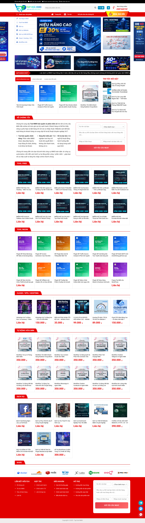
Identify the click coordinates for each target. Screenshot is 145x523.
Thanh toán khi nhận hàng (51, 1)
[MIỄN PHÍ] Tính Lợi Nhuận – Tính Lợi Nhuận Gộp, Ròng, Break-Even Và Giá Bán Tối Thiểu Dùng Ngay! (101, 191)
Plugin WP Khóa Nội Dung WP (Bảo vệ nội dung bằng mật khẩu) (24, 256)
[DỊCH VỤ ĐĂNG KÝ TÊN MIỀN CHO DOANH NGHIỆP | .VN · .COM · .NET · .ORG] (25, 439)
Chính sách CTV (41, 489)
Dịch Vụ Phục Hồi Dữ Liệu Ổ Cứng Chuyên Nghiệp (119, 86)
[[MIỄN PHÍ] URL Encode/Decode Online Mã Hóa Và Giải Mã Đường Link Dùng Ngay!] (120, 206)
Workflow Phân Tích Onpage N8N (99, 356)
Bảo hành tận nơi (65, 1)
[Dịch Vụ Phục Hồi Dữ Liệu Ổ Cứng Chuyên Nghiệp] (44, 411)
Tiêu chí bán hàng (22, 492)
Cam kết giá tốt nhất (21, 1)
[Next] (99, 98)
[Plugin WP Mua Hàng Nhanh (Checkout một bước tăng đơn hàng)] (101, 270)
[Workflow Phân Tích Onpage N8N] (101, 345)
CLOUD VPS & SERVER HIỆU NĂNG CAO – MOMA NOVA (81, 319)
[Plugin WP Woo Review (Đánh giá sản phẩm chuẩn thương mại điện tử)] (69, 94)
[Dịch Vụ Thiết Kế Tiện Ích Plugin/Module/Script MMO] (44, 439)
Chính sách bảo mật (62, 489)
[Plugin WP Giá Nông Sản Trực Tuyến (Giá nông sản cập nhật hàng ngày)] (101, 244)
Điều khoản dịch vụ (61, 496)
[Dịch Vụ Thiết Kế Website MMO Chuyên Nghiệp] (101, 411)
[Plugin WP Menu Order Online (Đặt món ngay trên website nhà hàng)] (82, 270)
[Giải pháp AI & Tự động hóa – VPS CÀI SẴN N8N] (44, 307)
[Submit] (95, 7)
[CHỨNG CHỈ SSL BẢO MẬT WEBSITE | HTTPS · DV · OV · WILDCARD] (120, 411)
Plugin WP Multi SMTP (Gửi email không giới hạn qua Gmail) (120, 256)
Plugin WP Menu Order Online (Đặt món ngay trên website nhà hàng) (81, 282)
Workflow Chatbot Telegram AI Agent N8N (119, 356)
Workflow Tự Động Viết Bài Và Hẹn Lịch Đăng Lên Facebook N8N (101, 386)
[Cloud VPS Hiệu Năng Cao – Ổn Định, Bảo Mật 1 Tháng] (120, 307)
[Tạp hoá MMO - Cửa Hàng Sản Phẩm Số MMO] (28, 8)
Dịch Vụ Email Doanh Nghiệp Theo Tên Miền (80, 422)
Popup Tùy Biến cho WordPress (118, 281)
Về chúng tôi (20, 485)
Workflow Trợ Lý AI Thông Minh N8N (24, 356)
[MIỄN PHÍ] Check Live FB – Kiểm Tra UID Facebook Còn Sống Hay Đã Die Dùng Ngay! (120, 191)
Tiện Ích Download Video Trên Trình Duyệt (25, 106)
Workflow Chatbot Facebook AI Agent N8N (80, 385)
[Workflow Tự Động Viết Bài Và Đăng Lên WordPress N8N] (25, 373)
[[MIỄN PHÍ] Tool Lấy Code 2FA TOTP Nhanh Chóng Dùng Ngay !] (44, 206)
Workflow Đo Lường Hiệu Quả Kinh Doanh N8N (119, 385)
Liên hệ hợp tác (41, 492)
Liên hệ (19, 496)
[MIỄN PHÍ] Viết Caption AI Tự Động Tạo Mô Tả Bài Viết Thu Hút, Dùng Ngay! (43, 190)
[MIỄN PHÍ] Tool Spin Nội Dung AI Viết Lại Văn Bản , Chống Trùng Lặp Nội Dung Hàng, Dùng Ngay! (81, 219)
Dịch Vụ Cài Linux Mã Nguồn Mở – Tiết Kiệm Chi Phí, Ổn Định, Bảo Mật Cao (119, 100)
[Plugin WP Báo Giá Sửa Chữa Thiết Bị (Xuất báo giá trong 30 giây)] (25, 270)
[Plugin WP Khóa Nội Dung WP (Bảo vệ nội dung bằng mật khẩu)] (25, 244)
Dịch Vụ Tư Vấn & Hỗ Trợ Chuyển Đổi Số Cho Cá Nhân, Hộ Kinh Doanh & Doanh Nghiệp (120, 113)
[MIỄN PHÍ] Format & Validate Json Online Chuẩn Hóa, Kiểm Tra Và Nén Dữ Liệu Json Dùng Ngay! (24, 219)
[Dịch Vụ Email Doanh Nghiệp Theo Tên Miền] (82, 411)
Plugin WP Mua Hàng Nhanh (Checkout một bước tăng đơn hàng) (101, 282)
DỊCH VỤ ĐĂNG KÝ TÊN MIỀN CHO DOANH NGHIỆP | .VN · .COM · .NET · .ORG (24, 452)
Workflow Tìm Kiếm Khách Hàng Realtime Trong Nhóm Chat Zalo (88, 107)
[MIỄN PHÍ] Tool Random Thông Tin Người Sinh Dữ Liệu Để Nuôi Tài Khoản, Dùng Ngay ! (81, 191)
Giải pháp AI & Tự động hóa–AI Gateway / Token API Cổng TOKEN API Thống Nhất (24, 320)
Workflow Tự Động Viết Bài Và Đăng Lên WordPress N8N (24, 386)
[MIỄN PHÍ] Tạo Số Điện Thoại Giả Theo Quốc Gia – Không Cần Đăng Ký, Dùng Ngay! (101, 219)
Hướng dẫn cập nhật (82, 492)
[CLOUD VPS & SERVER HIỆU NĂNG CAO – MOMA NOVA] (82, 307)
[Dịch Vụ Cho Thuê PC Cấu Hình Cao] (63, 411)
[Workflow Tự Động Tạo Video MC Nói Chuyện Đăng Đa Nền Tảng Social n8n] (44, 373)
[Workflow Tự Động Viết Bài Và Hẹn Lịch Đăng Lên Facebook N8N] (101, 373)
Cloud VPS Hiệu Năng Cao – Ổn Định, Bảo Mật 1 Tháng (120, 319)
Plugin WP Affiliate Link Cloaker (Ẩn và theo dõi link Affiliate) (43, 282)
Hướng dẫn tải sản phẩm (83, 489)
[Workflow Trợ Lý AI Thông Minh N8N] (25, 345)
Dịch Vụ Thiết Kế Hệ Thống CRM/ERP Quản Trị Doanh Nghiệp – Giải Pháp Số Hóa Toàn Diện (119, 106)
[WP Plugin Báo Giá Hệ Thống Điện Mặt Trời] (63, 244)
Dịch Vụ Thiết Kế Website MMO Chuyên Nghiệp (100, 422)
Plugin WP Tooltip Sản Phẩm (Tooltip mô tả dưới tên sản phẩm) (62, 282)
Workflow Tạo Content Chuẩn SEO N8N (61, 356)
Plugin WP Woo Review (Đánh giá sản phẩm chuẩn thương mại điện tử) (68, 107)
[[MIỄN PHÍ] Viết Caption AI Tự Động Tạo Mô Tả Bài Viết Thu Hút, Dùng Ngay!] (44, 178)
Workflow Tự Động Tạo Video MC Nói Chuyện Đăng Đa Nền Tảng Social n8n (43, 386)
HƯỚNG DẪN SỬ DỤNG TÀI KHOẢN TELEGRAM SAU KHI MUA (119, 92)
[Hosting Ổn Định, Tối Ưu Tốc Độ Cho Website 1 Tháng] (101, 307)
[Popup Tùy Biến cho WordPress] (120, 270)
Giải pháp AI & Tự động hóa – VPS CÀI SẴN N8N (43, 319)
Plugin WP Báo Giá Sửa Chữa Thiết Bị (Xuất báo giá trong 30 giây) (24, 282)
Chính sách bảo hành (62, 492)
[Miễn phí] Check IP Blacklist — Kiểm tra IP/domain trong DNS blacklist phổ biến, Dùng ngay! (62, 191)
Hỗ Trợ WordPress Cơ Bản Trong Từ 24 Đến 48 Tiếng (62, 451)
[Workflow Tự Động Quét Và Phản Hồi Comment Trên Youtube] (82, 345)
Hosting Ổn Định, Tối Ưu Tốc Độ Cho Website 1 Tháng (100, 319)
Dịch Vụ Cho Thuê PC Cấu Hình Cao (62, 422)
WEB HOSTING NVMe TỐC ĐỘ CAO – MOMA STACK (62, 319)
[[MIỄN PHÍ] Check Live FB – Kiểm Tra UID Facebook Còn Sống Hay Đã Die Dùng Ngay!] (120, 178)
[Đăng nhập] (108, 7)
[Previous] (16, 98)
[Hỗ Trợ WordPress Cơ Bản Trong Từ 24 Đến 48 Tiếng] (63, 439)
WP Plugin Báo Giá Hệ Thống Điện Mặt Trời (61, 255)
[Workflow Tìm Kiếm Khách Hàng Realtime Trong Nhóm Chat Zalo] (90, 94)
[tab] (23, 80)
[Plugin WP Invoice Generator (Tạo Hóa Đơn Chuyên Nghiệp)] (44, 244)
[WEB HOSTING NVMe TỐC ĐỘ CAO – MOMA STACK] (63, 307)
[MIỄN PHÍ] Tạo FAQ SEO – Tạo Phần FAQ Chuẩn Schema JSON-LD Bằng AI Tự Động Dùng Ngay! (62, 219)
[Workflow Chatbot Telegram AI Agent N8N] (120, 345)
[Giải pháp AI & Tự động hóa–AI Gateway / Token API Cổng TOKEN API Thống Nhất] (25, 307)
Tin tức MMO (21, 489)
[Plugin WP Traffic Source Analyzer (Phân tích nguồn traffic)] (47, 94)
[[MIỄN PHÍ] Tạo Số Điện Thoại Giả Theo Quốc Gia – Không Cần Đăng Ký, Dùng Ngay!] (101, 206)
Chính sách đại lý (41, 485)
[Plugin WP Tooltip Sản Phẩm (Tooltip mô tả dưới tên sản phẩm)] (63, 270)
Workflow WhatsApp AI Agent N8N (61, 385)
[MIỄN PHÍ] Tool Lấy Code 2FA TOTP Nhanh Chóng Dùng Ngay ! (43, 219)
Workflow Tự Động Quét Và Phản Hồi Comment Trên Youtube (81, 357)
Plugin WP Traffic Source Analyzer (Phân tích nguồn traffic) (46, 107)
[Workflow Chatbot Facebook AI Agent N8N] (82, 373)
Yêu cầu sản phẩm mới (82, 496)
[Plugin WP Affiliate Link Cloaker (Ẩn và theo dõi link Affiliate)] (44, 270)
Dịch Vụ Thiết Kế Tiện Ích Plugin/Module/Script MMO (43, 451)
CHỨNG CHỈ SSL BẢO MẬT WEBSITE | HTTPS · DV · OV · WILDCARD (120, 423)
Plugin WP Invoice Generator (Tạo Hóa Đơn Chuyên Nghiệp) (42, 256)
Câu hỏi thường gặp (62, 485)
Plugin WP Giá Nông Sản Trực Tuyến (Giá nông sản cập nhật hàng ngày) (100, 256)
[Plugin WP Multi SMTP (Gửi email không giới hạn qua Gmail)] (120, 244)
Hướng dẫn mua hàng (82, 485)
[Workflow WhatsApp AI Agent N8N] (63, 373)
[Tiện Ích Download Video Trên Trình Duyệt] (26, 94)
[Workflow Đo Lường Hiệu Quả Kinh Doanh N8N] (120, 373)
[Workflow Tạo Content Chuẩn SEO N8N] (63, 345)
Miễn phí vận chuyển (35, 1)
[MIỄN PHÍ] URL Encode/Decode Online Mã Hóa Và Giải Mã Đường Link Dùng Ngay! (120, 219)
